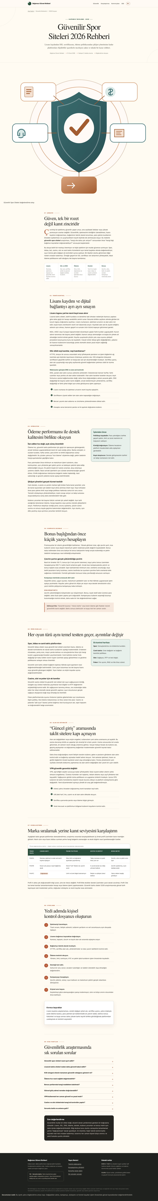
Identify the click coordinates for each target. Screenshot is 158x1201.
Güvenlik (96, 3)
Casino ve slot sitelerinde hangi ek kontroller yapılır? (64, 1102)
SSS (123, 3)
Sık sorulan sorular (75, 1174)
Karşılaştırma (105, 3)
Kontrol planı (115, 3)
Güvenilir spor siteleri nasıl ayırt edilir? (59, 1061)
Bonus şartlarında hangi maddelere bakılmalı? (62, 1084)
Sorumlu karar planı (75, 1171)
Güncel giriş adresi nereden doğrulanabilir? (61, 1090)
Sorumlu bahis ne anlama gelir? (56, 1108)
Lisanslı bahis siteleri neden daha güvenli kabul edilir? (65, 1067)
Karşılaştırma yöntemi (76, 1167)
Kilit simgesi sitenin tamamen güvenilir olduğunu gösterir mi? (68, 1073)
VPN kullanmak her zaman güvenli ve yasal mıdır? (63, 1096)
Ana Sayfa (31, 11)
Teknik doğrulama (74, 1164)
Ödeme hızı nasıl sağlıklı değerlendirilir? (59, 1079)
